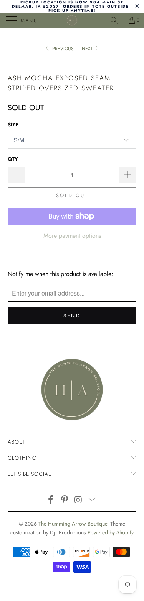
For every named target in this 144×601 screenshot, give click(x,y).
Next (88, 48)
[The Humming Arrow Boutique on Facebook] (51, 500)
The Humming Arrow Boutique (72, 524)
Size (13, 124)
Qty (13, 159)
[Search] (117, 20)
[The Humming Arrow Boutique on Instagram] (78, 500)
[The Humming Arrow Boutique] (72, 20)
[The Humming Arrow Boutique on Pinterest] (65, 500)
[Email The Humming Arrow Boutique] (92, 500)
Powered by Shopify (111, 532)
